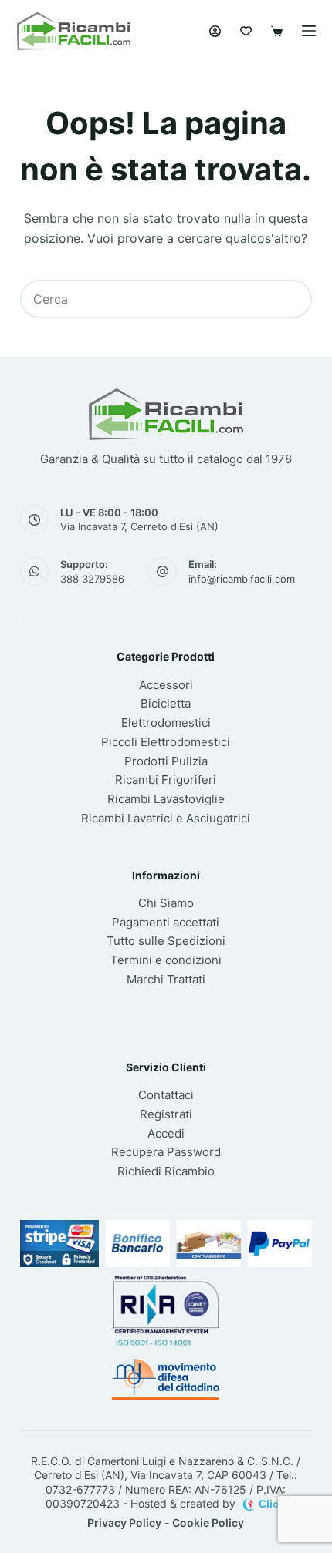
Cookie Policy (208, 1522)
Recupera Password (166, 1152)
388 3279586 (92, 579)
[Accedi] (215, 31)
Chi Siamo (166, 903)
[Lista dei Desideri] (246, 31)
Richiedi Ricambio (166, 1171)
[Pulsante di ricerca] (292, 299)
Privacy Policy (124, 1522)
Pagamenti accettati (165, 922)
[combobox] (148, 299)
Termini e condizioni (166, 960)
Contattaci (166, 1094)
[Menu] (309, 31)
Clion (272, 1504)
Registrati (166, 1114)
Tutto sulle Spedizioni (166, 940)
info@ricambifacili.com (241, 579)
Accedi (166, 1133)
